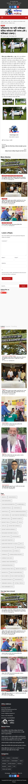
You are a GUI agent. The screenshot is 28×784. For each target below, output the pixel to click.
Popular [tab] (7, 326)
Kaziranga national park (8, 568)
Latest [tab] (3, 326)
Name (3, 257)
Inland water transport (8, 540)
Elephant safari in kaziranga (9, 529)
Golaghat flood (6, 536)
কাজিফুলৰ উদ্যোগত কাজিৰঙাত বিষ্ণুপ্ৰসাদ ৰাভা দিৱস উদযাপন (15, 150)
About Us (14, 3)
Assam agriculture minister (8, 504)
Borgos (14, 522)
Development (15, 758)
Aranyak (4, 497)
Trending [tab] (14, 326)
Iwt (21, 543)
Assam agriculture (6, 500)
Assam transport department (18, 515)
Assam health (17, 507)
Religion (4, 766)
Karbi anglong (20, 547)
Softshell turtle (19, 583)
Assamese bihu (21, 504)
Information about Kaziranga (14, 4)
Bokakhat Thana (6, 522)
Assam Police (5, 511)
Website (19, 780)
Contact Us (19, 3)
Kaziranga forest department (9, 561)
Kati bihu (16, 550)
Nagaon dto (5, 572)
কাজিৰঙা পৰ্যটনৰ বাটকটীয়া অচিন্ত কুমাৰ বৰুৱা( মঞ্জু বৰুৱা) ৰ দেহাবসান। (13, 455)
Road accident (5, 576)
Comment (4, 241)
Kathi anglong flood (7, 550)
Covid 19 (4, 525)
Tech (14, 766)
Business (8, 758)
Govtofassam (16, 536)
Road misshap (18, 579)
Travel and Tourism (6, 769)
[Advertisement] (14, 310)
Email (16, 257)
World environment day (7, 586)
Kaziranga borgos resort (15, 554)
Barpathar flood (6, 518)
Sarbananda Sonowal (7, 583)
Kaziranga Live (12, 36)
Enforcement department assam (9, 533)
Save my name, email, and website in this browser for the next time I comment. (14, 273)
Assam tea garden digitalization (18, 511)
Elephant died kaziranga (14, 525)
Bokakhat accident (17, 518)
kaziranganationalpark (7, 565)
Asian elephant (12, 497)
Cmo (20, 522)
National (5, 175)
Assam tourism (6, 515)
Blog (3, 758)
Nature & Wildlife (12, 175)
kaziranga (4, 554)
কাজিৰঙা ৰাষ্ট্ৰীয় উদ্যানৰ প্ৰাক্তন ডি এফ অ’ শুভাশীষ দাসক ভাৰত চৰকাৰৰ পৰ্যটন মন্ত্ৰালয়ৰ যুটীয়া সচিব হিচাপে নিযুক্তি (13, 487)
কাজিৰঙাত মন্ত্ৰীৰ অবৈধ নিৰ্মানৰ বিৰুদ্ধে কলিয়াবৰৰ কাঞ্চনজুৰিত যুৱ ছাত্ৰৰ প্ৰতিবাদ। (14, 146)
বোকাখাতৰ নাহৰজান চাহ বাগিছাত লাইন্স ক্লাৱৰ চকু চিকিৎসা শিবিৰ (12, 224)
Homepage (9, 3)
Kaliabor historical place (8, 547)
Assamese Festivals (6, 507)
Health (4, 222)
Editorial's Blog (5, 760)
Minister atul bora (20, 568)
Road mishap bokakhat (7, 579)
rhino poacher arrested (16, 572)
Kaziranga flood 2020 (7, 558)
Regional (2, 25)
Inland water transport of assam (10, 543)
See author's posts (14, 137)
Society (9, 766)
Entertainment (14, 760)
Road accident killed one (17, 576)
